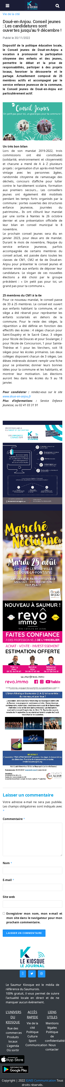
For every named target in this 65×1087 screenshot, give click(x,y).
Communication (36, 1045)
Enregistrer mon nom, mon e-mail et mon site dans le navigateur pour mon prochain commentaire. (34, 918)
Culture (32, 1036)
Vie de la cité (11, 14)
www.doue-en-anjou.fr (17, 396)
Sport (32, 1041)
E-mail (8, 880)
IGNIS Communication (41, 1080)
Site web (9, 897)
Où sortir (13, 1050)
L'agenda (13, 1046)
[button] (23, 973)
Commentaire (14, 819)
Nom (7, 863)
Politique (32, 1032)
